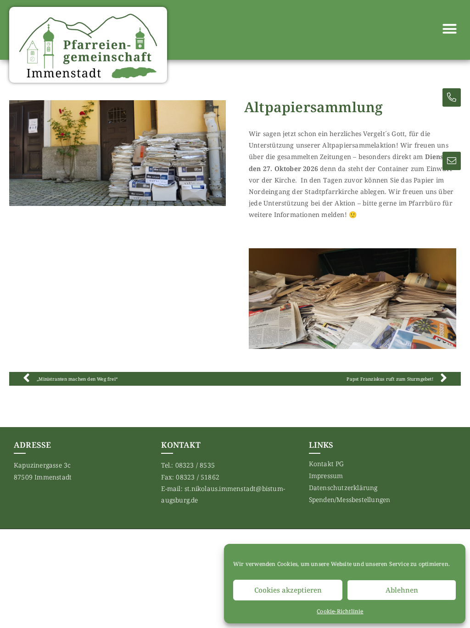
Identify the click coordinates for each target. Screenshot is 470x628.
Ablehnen (402, 589)
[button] (449, 28)
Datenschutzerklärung (343, 487)
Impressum (326, 475)
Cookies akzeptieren (288, 589)
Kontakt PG (326, 463)
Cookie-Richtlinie (340, 611)
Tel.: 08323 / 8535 (188, 465)
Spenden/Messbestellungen (350, 499)
